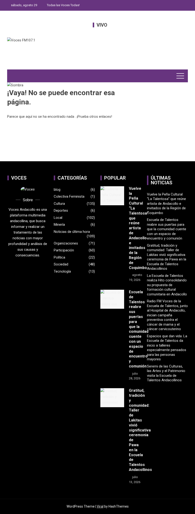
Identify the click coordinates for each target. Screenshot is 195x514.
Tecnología (62, 271)
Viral (100, 506)
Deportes (61, 210)
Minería (59, 224)
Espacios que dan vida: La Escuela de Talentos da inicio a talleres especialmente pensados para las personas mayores (167, 348)
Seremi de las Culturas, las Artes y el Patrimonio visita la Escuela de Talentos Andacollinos (166, 373)
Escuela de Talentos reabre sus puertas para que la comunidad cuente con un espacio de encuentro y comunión (138, 329)
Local (58, 217)
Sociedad (61, 264)
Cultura (59, 203)
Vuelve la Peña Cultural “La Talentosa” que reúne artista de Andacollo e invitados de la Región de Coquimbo (139, 228)
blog (57, 189)
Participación (64, 250)
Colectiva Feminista (69, 196)
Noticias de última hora (72, 232)
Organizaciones (66, 243)
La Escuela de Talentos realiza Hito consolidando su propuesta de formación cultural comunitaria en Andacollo (167, 285)
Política (59, 257)
